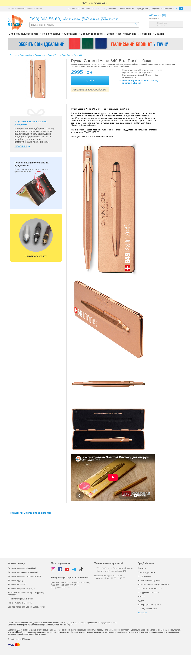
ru (177, 9)
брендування (142, 9)
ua (181, 9)
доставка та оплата (86, 9)
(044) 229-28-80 (70, 623)
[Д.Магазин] (15, 22)
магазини (112, 9)
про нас (71, 9)
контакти (101, 9)
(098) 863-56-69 (44, 19)
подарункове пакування (162, 9)
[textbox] (82, 25)
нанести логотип (127, 9)
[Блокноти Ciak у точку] (95, 44)
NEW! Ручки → (95, 3)
